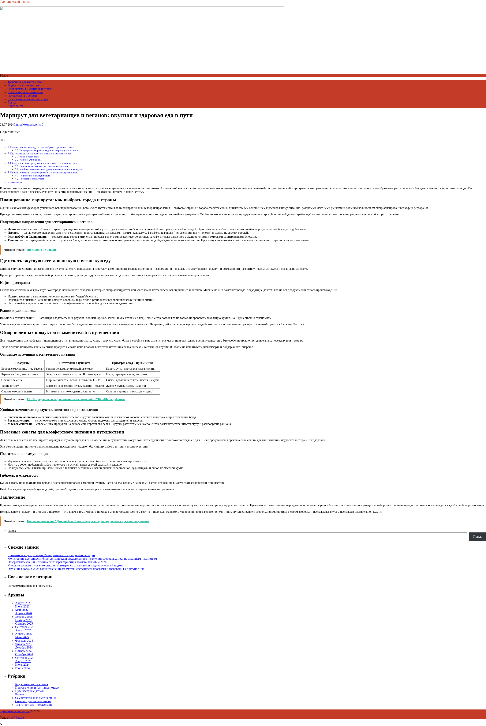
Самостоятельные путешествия (28, 99)
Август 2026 (23, 603)
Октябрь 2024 (24, 654)
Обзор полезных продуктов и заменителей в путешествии (43, 162)
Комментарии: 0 (32, 124)
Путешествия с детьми (22, 95)
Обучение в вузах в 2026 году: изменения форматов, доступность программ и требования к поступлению (76, 568)
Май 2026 (21, 609)
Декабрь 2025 (24, 616)
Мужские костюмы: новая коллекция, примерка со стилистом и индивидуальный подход (65, 565)
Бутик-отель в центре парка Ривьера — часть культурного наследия (51, 555)
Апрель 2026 (23, 613)
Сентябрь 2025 (24, 627)
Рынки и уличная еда (31, 159)
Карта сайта (15, 106)
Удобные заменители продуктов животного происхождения (52, 169)
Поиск (12, 530)
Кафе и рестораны (29, 156)
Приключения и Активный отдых (30, 88)
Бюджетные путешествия (24, 85)
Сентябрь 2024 (24, 657)
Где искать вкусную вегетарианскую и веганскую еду (40, 153)
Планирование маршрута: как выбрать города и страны (41, 147)
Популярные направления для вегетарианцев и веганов (49, 150)
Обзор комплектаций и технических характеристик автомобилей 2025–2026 (57, 562)
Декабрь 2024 (24, 647)
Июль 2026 (22, 606)
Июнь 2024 (22, 668)
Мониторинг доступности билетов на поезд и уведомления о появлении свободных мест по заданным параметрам (82, 558)
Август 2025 (23, 630)
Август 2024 (23, 661)
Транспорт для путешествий (26, 82)
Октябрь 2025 (24, 623)
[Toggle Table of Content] (3, 140)
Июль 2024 (22, 664)
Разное (12, 102)
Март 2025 (22, 637)
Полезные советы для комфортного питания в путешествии (44, 172)
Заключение (17, 181)
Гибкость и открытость (32, 178)
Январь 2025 (23, 644)
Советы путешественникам (25, 92)
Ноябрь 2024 (23, 650)
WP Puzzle (17, 717)
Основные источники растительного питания (44, 166)
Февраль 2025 (24, 640)
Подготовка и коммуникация (35, 175)
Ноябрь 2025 (23, 620)
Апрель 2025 (23, 633)
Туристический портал (15, 1)
